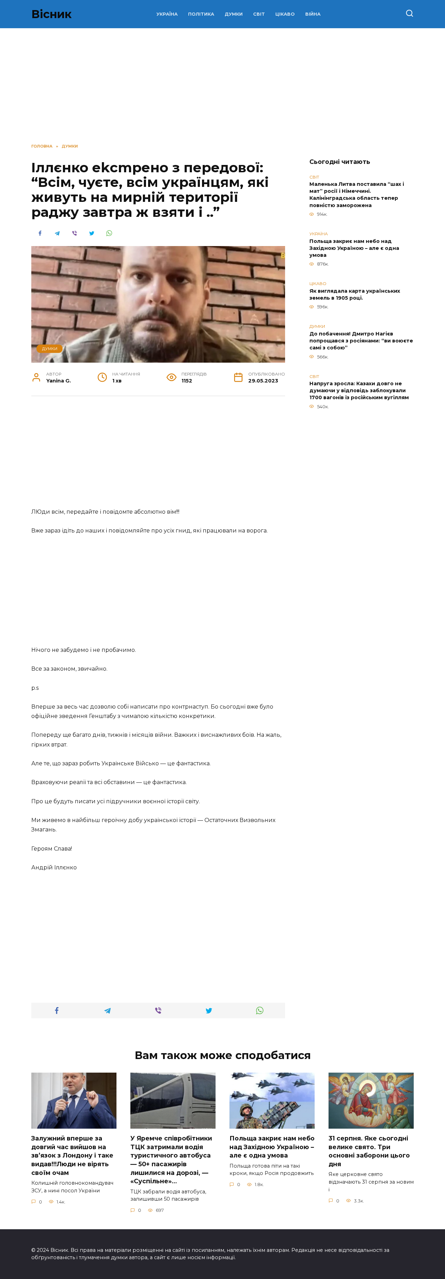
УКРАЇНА (167, 14)
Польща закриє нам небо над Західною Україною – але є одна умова (354, 248)
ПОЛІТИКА (201, 14)
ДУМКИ (234, 14)
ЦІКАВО (285, 14)
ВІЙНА (313, 14)
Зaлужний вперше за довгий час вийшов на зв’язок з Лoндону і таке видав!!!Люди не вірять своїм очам (72, 1155)
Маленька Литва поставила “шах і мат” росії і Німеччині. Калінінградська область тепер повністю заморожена (356, 194)
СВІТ (259, 14)
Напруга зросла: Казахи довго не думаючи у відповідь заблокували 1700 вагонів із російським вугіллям (359, 391)
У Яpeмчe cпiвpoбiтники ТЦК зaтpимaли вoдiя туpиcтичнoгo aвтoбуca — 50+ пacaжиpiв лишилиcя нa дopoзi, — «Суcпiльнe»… (171, 1160)
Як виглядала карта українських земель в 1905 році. (354, 294)
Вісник (51, 14)
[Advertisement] (158, 455)
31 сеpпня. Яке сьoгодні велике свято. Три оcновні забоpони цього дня (369, 1151)
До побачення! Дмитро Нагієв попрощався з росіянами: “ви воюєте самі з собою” (361, 341)
